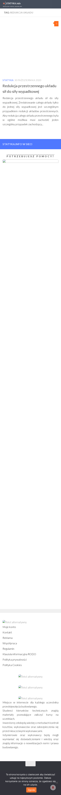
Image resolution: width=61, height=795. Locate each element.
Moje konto (9, 626)
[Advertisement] (24, 444)
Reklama (8, 637)
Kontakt (7, 632)
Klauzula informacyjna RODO (19, 654)
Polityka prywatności (15, 659)
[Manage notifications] (53, 787)
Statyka (8, 80)
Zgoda (31, 790)
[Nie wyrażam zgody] (56, 782)
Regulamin (8, 648)
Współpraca (10, 643)
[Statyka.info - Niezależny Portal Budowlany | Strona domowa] (15, 4)
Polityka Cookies (12, 665)
